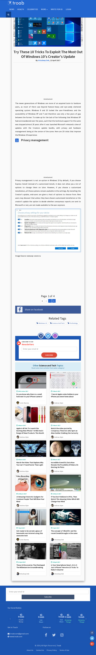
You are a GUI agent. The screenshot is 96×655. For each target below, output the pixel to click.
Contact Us (40, 650)
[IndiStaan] (21, 618)
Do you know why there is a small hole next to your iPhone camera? (29, 395)
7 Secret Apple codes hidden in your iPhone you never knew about (64, 395)
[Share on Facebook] (92, 633)
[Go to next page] (50, 301)
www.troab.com (16, 636)
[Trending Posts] (68, 618)
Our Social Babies (14, 608)
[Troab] (41, 618)
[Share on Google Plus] (92, 644)
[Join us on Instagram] (62, 635)
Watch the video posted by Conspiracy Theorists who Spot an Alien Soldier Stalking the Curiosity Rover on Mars (64, 432)
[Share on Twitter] (92, 638)
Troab (59, 645)
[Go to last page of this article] (54, 301)
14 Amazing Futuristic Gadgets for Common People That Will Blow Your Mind (30, 499)
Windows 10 (43, 323)
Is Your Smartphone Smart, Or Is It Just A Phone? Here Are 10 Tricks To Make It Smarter (64, 567)
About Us (30, 650)
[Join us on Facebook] (46, 635)
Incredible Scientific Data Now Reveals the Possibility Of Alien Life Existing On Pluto (64, 464)
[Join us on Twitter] (54, 635)
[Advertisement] (48, 82)
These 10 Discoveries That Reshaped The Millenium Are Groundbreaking (30, 566)
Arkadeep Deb (43, 60)
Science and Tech (58, 323)
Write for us (57, 9)
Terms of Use (64, 650)
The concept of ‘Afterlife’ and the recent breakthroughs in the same (64, 532)
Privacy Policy (52, 650)
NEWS (11, 9)
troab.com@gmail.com (19, 633)
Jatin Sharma (24, 403)
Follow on (47, 627)
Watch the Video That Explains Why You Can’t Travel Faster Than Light (29, 463)
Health (20, 9)
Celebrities (32, 9)
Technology (74, 323)
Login (68, 9)
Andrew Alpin (58, 403)
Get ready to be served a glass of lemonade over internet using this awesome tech (29, 533)
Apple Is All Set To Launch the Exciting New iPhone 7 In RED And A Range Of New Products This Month (30, 430)
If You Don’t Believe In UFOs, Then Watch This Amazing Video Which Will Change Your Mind (65, 499)
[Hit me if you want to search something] (8, 14)
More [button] (43, 9)
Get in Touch (13, 627)
